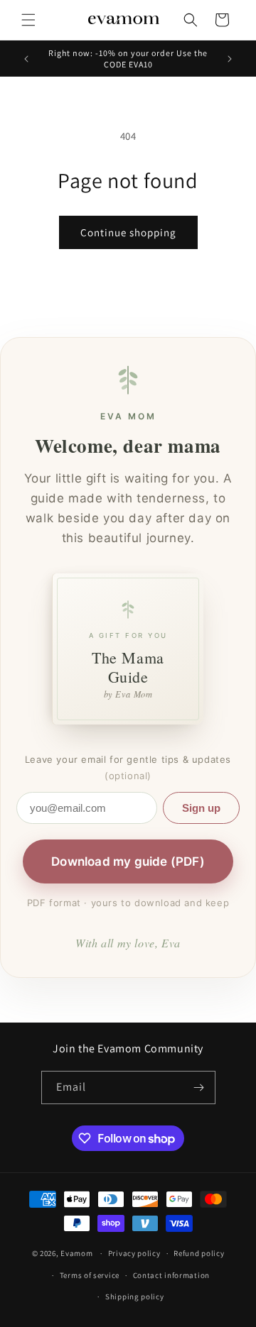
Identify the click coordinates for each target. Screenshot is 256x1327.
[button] (28, 19)
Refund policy (199, 1253)
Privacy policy (134, 1253)
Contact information (171, 1275)
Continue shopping (128, 232)
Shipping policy (134, 1296)
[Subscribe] (199, 1087)
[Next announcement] (229, 59)
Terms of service (89, 1275)
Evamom (76, 1253)
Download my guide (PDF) (128, 861)
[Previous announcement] (26, 59)
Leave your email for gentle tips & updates (128, 767)
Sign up (201, 808)
